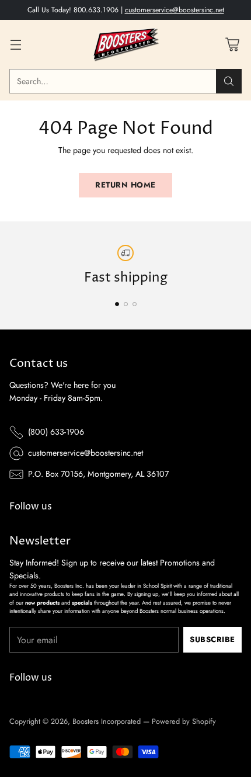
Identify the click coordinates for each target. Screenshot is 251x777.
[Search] (229, 81)
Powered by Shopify (184, 721)
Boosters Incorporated (106, 721)
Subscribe (212, 639)
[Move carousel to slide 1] (117, 304)
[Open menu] (15, 45)
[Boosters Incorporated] (125, 44)
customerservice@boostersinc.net (174, 10)
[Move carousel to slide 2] (126, 304)
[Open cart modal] (232, 45)
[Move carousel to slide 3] (135, 304)
